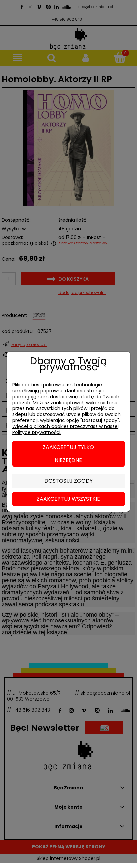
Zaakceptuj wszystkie (68, 499)
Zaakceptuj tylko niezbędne (68, 453)
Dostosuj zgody (68, 481)
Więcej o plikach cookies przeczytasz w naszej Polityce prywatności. (65, 429)
